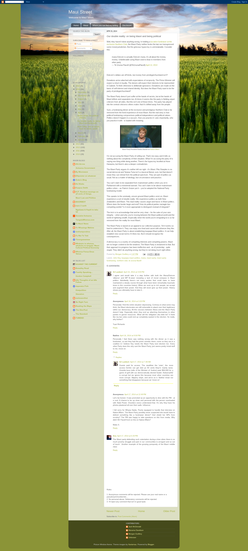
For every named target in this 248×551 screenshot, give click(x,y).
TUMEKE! (80, 318)
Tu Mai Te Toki (82, 236)
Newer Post (113, 511)
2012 (78, 147)
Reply (115, 294)
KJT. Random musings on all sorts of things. (87, 193)
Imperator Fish (82, 286)
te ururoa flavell (135, 261)
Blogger (151, 544)
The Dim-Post (82, 310)
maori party (151, 258)
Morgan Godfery (135, 534)
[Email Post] (144, 254)
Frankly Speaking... (84, 272)
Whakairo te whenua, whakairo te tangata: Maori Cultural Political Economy (87, 246)
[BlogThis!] (151, 254)
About (85, 25)
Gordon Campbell (83, 276)
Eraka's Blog (81, 180)
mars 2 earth (81, 206)
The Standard (82, 314)
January (81, 140)
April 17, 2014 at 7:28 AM (140, 362)
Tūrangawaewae (83, 240)
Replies (119, 357)
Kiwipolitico (81, 290)
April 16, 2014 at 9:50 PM (130, 336)
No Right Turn (82, 302)
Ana (114, 436)
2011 (78, 151)
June (80, 106)
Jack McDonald (135, 527)
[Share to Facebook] (156, 254)
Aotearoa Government (85, 168)
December (82, 92)
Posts (78, 44)
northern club (122, 261)
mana (143, 258)
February (82, 136)
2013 (78, 144)
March (81, 133)
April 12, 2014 (151, 65)
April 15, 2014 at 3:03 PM (134, 272)
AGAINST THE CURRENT (86, 264)
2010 (78, 154)
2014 (78, 89)
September (82, 96)
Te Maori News (82, 224)
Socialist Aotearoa (84, 216)
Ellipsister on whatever (86, 176)
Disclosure (126, 25)
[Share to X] (153, 254)
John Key (117, 258)
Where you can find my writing (105, 25)
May (80, 109)
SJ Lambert (118, 272)
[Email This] (148, 254)
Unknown (132, 537)
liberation (80, 294)
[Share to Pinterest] (158, 254)
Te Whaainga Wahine (85, 228)
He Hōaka (80, 184)
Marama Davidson (136, 530)
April (80, 113)
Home (76, 25)
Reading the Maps (84, 306)
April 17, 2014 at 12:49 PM (135, 394)
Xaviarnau (132, 544)
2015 (78, 86)
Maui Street (80, 12)
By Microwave (82, 172)
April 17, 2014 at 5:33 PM (127, 436)
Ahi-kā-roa (80, 164)
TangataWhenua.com (85, 220)
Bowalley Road (82, 268)
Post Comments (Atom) (127, 516)
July (80, 102)
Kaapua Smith (82, 188)
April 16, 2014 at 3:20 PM (134, 301)
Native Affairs (154, 149)
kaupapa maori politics (131, 258)
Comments (81, 48)
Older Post (169, 511)
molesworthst (82, 298)
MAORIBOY (81, 202)
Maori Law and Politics (86, 198)
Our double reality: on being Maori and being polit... (88, 122)
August (81, 99)
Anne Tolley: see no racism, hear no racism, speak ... (88, 128)
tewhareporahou (83, 232)
